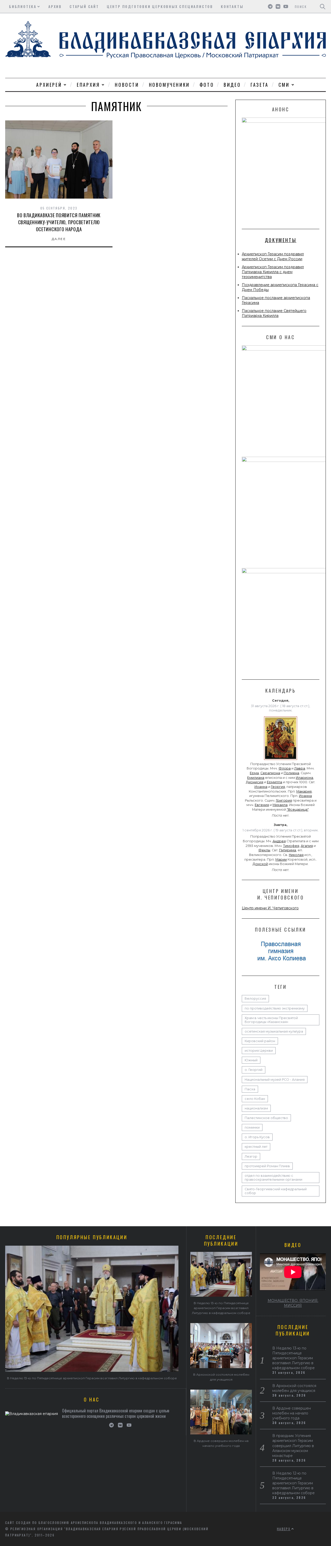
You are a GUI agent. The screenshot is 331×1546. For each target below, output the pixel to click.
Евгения (262, 805)
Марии (281, 859)
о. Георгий (253, 1070)
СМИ (284, 84)
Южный (251, 1060)
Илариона (304, 778)
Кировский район (260, 1041)
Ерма (254, 773)
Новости (127, 84)
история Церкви (259, 1051)
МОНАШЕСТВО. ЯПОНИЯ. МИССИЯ (293, 1303)
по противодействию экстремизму (275, 1008)
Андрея (279, 841)
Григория (284, 800)
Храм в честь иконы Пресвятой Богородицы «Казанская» (271, 1020)
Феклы (264, 850)
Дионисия (254, 782)
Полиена (291, 773)
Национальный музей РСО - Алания (275, 1080)
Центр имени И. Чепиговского (270, 908)
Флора (285, 768)
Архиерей (49, 84)
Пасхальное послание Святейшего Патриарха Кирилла (274, 313)
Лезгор (251, 1156)
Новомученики (169, 84)
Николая (296, 855)
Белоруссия (255, 998)
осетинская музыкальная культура (274, 1031)
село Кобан (255, 1099)
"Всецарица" (298, 809)
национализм (256, 1108)
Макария (304, 791)
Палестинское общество (266, 1118)
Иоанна (260, 787)
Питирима (287, 850)
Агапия (307, 846)
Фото (207, 84)
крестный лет (256, 1147)
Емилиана (255, 778)
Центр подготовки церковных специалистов (160, 6)
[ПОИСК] (322, 6)
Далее (59, 239)
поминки (252, 1127)
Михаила (280, 805)
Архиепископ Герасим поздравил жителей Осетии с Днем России (273, 256)
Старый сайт (84, 6)
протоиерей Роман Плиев (267, 1166)
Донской (260, 864)
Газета (260, 84)
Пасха (250, 1089)
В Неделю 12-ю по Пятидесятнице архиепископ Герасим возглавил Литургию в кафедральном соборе (293, 1483)
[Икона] (280, 760)
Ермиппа (274, 782)
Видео (232, 84)
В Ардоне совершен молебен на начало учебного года (291, 1413)
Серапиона (270, 773)
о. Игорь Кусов (257, 1137)
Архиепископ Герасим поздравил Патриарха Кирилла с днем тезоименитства (273, 272)
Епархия (88, 84)
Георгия (278, 787)
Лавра (299, 768)
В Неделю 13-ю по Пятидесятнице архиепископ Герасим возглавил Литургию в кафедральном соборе (92, 1378)
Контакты (232, 6)
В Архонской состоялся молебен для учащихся (294, 1388)
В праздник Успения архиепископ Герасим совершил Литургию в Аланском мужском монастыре (293, 1445)
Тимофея (291, 846)
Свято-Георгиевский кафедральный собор (276, 1191)
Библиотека (22, 6)
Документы (280, 240)
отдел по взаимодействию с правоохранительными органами (273, 1177)
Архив (55, 6)
